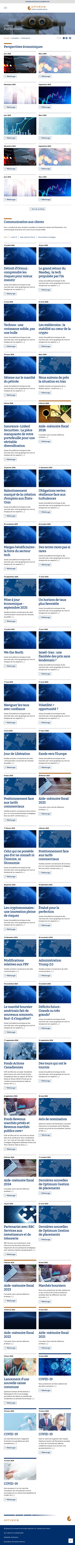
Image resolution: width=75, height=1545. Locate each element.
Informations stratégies (47, 237)
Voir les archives (38, 209)
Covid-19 (14, 237)
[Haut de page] (70, 1540)
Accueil (6, 38)
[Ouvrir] (5, 8)
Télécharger (11, 76)
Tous (5, 237)
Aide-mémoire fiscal (27, 237)
